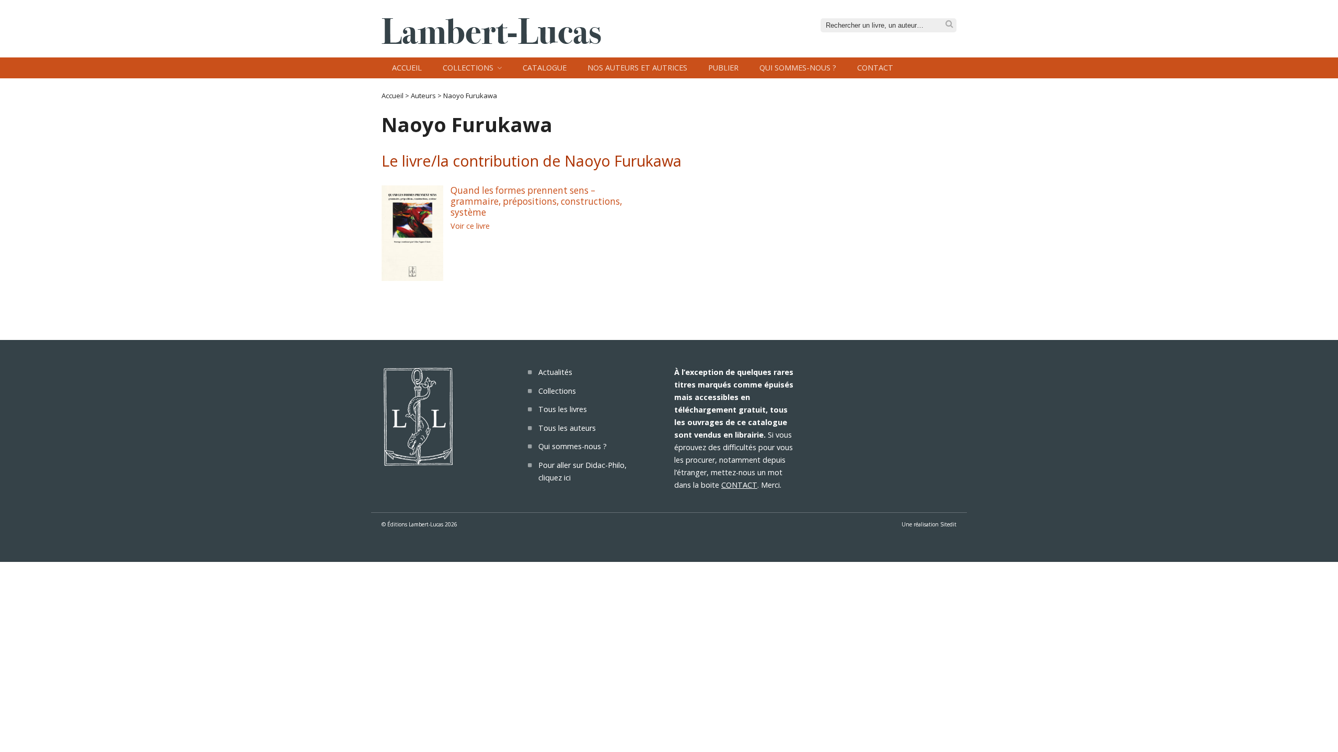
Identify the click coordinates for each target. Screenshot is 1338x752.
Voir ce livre (470, 226)
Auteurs (423, 95)
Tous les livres (562, 409)
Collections (468, 68)
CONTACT (739, 485)
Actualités (555, 372)
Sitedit (948, 524)
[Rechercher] (949, 24)
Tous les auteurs (567, 428)
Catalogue (545, 68)
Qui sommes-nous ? (797, 68)
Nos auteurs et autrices (637, 68)
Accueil (407, 68)
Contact (875, 68)
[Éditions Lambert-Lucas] (491, 40)
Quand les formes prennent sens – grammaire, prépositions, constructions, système (536, 201)
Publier (723, 68)
